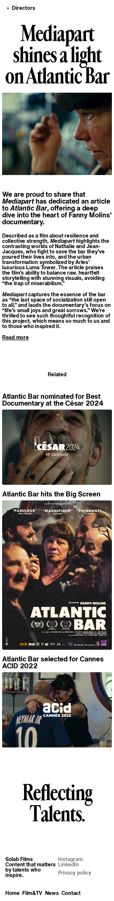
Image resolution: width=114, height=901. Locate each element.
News (52, 893)
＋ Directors (20, 8)
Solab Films (19, 859)
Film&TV (32, 893)
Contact (71, 893)
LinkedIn (68, 864)
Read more (15, 337)
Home (12, 893)
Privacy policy (74, 873)
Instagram (70, 859)
